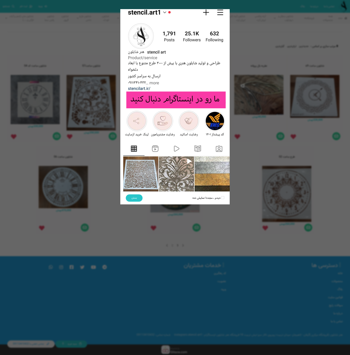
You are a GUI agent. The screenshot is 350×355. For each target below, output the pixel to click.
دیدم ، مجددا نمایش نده (206, 198)
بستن (134, 198)
